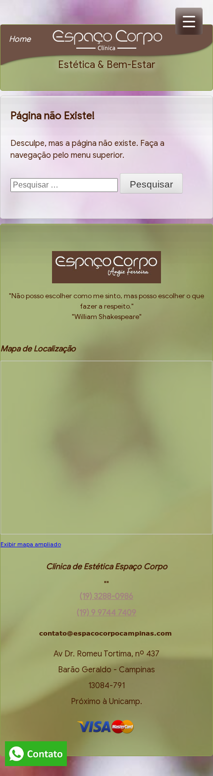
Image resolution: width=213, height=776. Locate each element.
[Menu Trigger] (189, 21)
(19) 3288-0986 (106, 596)
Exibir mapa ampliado (30, 544)
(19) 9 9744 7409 (106, 613)
